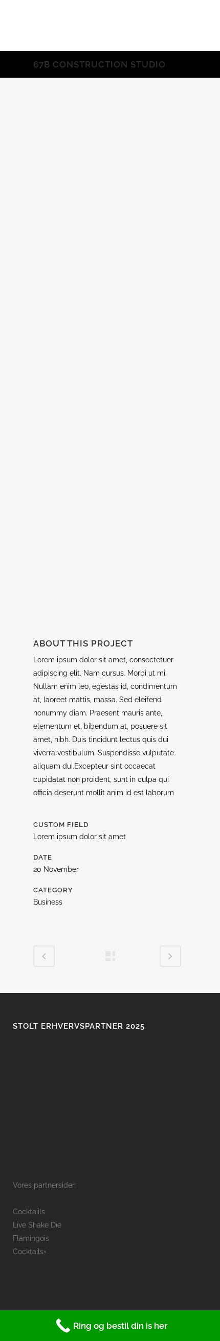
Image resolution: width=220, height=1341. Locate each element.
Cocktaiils (29, 1212)
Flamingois (31, 1238)
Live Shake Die (37, 1225)
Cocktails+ (30, 1251)
